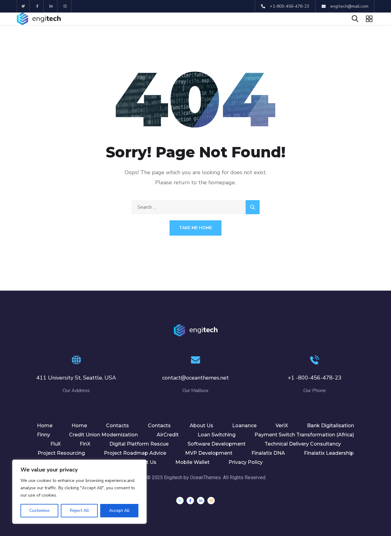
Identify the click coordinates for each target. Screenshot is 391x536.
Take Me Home (195, 228)
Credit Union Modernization (103, 435)
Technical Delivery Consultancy (303, 444)
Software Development (217, 444)
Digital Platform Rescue (139, 444)
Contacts (117, 425)
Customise (39, 510)
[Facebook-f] (37, 6)
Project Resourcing (61, 453)
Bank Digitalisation (330, 425)
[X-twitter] (180, 500)
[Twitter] (23, 6)
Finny (43, 435)
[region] (79, 492)
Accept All (119, 510)
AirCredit (168, 435)
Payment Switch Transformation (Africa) (304, 435)
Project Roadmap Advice (135, 453)
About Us (201, 425)
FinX (85, 444)
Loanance (244, 425)
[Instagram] (65, 6)
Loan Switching (217, 435)
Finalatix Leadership (329, 453)
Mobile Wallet (192, 462)
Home (45, 425)
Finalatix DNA (268, 453)
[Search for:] (195, 207)
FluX (55, 444)
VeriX (282, 425)
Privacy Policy (245, 462)
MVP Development (208, 453)
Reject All (79, 510)
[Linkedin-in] (51, 6)
